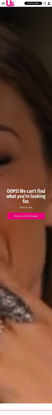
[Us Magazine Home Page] (9, 3)
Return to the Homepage (26, 216)
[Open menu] (3, 3)
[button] (44, 3)
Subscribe (33, 3)
